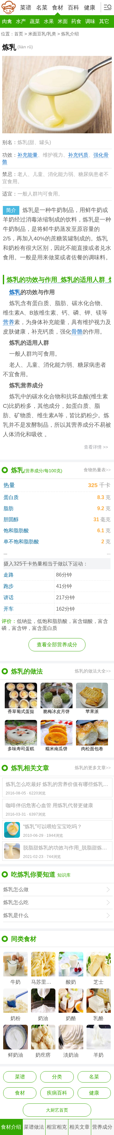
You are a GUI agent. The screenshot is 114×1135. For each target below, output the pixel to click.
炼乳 (15, 292)
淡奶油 (71, 1055)
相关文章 (79, 1127)
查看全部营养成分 (57, 644)
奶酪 (71, 1018)
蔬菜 (35, 21)
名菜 (42, 7)
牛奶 (15, 982)
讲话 (8, 597)
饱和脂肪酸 (16, 530)
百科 (73, 7)
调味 (90, 21)
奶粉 (15, 1018)
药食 (76, 21)
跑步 (8, 586)
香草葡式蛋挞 (21, 711)
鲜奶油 (15, 1055)
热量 (9, 485)
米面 (63, 21)
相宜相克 (57, 1127)
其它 (104, 21)
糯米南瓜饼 (56, 748)
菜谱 (25, 7)
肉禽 (7, 21)
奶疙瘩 (43, 1055)
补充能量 (27, 155)
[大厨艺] (8, 7)
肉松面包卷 (92, 748)
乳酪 (98, 1018)
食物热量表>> (97, 470)
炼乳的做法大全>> (93, 671)
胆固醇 (11, 519)
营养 (8, 322)
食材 (57, 7)
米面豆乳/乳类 (42, 33)
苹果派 (92, 711)
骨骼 (77, 332)
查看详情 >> (96, 447)
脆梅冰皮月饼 (56, 711)
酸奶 (71, 982)
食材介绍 (11, 1127)
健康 (89, 7)
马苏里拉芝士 (43, 982)
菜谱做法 (34, 1127)
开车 (8, 609)
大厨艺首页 (57, 1110)
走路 (8, 574)
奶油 (43, 1018)
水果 (49, 21)
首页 (18, 33)
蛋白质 (11, 497)
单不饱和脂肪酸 (21, 541)
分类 (57, 1076)
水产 (21, 21)
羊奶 (98, 1055)
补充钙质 (78, 155)
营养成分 (102, 1127)
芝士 (98, 982)
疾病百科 (57, 1093)
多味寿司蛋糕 (21, 748)
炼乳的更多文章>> (93, 767)
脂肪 (8, 508)
